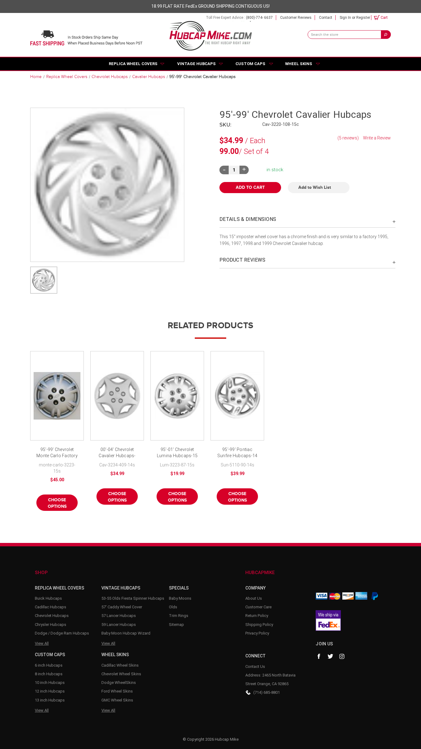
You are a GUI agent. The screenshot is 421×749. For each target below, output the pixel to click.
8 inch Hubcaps (49, 674)
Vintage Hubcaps (196, 63)
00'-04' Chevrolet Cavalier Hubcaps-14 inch (117, 453)
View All (42, 643)
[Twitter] (330, 656)
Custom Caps (250, 63)
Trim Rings (178, 615)
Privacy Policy (257, 633)
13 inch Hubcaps (50, 700)
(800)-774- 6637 (259, 17)
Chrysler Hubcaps (50, 624)
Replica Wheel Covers (133, 63)
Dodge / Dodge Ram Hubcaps (62, 633)
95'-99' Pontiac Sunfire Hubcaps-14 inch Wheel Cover (237, 453)
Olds (173, 607)
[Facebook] (319, 656)
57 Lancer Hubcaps (118, 615)
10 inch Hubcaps (50, 682)
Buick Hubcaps (48, 598)
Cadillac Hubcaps (50, 607)
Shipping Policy (259, 624)
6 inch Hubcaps (49, 665)
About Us (253, 598)
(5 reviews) (348, 137)
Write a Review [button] (377, 137)
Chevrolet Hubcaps (52, 615)
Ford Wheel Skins (117, 691)
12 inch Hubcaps (50, 691)
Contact (325, 17)
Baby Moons (180, 598)
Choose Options (57, 503)
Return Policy (256, 615)
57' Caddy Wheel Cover (121, 607)
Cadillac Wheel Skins (120, 665)
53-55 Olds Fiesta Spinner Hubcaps (132, 598)
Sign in (345, 17)
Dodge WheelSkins (118, 682)
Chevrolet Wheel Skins (121, 674)
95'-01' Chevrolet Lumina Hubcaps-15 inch (177, 453)
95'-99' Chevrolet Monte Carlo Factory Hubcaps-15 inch (57, 453)
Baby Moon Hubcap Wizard (125, 633)
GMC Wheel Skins (117, 700)
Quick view (57, 395)
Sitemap (176, 624)
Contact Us (255, 666)
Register (363, 17)
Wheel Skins (298, 63)
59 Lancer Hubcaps (118, 624)
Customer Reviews (296, 17)
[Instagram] (342, 656)
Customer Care (258, 607)
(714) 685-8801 (266, 692)
